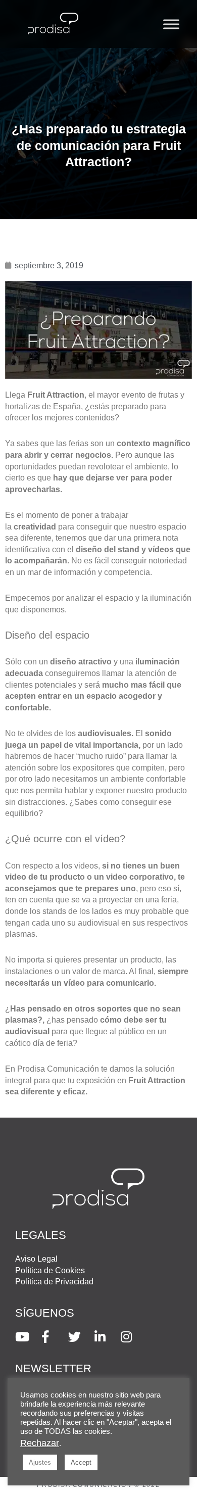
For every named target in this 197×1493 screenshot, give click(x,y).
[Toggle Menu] (171, 24)
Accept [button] (81, 1462)
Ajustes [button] (40, 1462)
